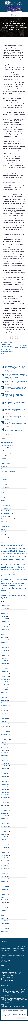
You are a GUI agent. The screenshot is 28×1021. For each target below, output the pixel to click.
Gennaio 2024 (4, 671)
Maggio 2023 (4, 689)
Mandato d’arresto (5, 497)
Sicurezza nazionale (5, 526)
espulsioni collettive (12, 569)
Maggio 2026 (4, 610)
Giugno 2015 (4, 860)
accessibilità (13, 545)
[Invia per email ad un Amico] (15, 337)
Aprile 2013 (4, 905)
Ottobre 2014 (4, 871)
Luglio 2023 (4, 684)
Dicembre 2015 (4, 847)
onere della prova (20, 579)
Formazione (4, 487)
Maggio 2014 (4, 878)
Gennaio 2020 (4, 784)
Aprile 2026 (4, 613)
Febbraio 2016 (4, 842)
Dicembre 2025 (4, 624)
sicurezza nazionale (7, 593)
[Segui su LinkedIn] (9, 961)
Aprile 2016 (4, 836)
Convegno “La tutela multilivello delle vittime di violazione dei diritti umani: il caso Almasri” (16, 382)
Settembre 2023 (5, 679)
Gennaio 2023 (4, 700)
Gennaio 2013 (4, 910)
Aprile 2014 (4, 881)
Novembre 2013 (5, 892)
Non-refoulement (5, 508)
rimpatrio (19, 590)
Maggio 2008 (4, 928)
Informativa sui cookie (6, 1015)
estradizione (9, 572)
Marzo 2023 (4, 695)
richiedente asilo (7, 588)
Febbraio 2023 (4, 697)
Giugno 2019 (4, 786)
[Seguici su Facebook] (2, 961)
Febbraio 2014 (4, 886)
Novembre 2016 (5, 826)
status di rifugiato (17, 593)
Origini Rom (11, 581)
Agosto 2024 (4, 658)
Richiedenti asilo (5, 516)
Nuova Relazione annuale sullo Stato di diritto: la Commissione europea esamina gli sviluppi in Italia (15, 388)
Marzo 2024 (4, 668)
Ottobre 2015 (4, 852)
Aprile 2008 (4, 931)
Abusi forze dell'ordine (6, 445)
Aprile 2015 (4, 865)
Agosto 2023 (4, 681)
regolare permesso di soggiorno (14, 585)
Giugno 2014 (4, 876)
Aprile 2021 (4, 752)
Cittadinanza (4, 450)
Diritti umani (4, 461)
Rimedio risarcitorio (15, 590)
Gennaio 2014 (4, 889)
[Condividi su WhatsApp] (10, 337)
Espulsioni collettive (5, 482)
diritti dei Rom (4, 551)
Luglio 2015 (4, 857)
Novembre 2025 (5, 626)
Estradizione (4, 484)
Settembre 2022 (5, 710)
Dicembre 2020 (4, 763)
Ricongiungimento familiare (7, 518)
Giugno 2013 (4, 899)
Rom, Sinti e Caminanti (6, 524)
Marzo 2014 (4, 884)
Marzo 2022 (4, 723)
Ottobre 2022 (4, 708)
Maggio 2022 (4, 718)
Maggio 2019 (4, 789)
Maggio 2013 (4, 902)
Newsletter (14, 21)
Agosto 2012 (4, 915)
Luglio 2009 (4, 920)
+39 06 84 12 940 (6, 973)
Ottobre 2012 (4, 913)
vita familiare (11, 598)
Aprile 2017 (4, 818)
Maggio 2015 (4, 863)
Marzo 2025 (4, 645)
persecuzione (16, 581)
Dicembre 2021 (4, 731)
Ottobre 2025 (4, 629)
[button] (2, 14)
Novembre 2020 (5, 765)
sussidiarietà (5, 595)
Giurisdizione (4, 492)
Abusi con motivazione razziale (8, 442)
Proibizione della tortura (13, 583)
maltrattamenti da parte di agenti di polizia (14, 576)
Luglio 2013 (4, 897)
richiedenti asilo (20, 588)
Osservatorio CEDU (5, 510)
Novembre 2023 (5, 676)
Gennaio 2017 (4, 823)
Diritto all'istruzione (5, 463)
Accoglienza (4, 447)
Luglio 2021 (4, 744)
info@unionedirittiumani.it (9, 977)
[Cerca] (26, 14)
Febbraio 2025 (4, 647)
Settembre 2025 (5, 632)
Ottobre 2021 (4, 737)
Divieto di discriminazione (7, 471)
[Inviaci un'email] (7, 961)
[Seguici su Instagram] (5, 961)
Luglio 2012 (4, 918)
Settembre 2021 (5, 739)
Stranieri (3, 529)
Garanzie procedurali (6, 489)
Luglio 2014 (4, 873)
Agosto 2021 (4, 742)
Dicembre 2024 (4, 650)
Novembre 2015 (5, 850)
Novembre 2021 (5, 734)
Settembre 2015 (5, 855)
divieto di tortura (13, 562)
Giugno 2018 (4, 802)
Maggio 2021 (4, 750)
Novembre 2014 (5, 868)
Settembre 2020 (5, 771)
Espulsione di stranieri (6, 479)
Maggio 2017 (4, 815)
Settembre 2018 (5, 800)
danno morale (12, 548)
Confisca (3, 455)
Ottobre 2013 (4, 894)
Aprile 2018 (4, 808)
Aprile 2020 (4, 779)
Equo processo (4, 476)
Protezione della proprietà (7, 513)
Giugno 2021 (4, 747)
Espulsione (5, 567)
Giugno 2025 (4, 637)
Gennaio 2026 (4, 621)
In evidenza (3, 495)
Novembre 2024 (5, 653)
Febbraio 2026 (4, 618)
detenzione (20, 548)
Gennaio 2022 (4, 729)
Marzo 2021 (4, 755)
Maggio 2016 (4, 834)
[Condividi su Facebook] (13, 337)
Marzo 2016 (4, 839)
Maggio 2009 (4, 923)
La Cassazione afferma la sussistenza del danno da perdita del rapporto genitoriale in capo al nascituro (15, 404)
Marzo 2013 (4, 907)
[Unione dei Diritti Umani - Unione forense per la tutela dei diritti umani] (14, 14)
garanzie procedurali (9, 574)
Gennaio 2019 (4, 794)
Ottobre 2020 (4, 768)
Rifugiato (3, 521)
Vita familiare (4, 537)
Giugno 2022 (4, 716)
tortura (12, 595)
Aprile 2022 (4, 721)
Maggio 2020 (4, 776)
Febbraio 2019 (4, 792)
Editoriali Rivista (5, 474)
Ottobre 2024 (4, 655)
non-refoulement (10, 579)
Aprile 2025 (4, 642)
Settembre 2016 (5, 831)
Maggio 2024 (4, 663)
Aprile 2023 (4, 692)
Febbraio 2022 (4, 726)
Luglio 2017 (4, 813)
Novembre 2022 (5, 705)
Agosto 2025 (4, 634)
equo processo (22, 564)
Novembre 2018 (5, 797)
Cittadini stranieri (5, 453)
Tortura (2, 534)
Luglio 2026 (4, 605)
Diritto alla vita (4, 466)
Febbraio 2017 (4, 821)
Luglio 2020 (4, 773)
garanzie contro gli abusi (17, 572)
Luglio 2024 (4, 660)
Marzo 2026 (4, 616)
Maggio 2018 (4, 805)
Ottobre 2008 (4, 926)
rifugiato (3, 590)
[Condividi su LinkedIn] (18, 337)
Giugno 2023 (4, 687)
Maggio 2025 (4, 639)
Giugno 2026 (4, 608)
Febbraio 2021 (4, 758)
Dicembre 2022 (4, 702)
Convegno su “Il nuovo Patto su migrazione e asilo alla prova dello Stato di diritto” (15, 417)
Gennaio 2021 (4, 760)
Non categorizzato (5, 505)
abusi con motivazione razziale (6, 545)
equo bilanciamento (15, 564)
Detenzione (3, 458)
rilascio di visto (9, 590)
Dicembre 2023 (4, 673)
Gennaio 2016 (4, 844)
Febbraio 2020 (4, 781)
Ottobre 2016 (4, 828)
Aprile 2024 (4, 666)
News (2, 500)
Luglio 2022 (4, 713)
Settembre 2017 (5, 810)
